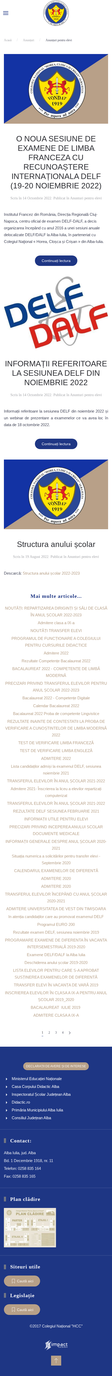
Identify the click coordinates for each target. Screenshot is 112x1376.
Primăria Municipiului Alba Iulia (37, 1110)
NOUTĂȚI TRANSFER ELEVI (56, 630)
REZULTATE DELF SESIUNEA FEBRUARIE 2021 (56, 811)
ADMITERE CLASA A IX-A (56, 1015)
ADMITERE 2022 (56, 758)
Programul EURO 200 (56, 924)
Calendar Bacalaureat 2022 (56, 706)
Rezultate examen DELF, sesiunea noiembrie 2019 (56, 932)
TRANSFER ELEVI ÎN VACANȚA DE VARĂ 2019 (56, 985)
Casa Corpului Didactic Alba (35, 1086)
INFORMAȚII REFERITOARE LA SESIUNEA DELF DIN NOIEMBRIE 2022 (56, 373)
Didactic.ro (21, 1102)
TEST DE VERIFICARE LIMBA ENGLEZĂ (56, 750)
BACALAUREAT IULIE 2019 (56, 1007)
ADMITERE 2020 (56, 878)
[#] (56, 1361)
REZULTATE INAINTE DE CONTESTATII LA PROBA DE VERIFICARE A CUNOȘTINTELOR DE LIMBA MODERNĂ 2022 (56, 728)
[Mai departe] (70, 1032)
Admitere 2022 (56, 653)
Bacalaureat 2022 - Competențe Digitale (56, 698)
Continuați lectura (56, 261)
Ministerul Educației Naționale (37, 1078)
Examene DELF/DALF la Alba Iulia (56, 954)
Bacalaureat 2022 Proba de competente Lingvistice (56, 713)
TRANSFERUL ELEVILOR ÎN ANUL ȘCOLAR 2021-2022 (56, 781)
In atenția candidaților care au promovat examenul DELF (56, 916)
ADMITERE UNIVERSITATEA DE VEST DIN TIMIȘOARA (56, 909)
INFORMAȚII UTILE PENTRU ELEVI (56, 819)
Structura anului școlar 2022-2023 (51, 573)
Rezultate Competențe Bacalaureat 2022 (56, 661)
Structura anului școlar (56, 544)
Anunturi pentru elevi (86, 198)
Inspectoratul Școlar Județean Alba (41, 1094)
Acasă (7, 40)
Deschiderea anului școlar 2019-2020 (56, 962)
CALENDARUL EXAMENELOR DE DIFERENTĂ (56, 870)
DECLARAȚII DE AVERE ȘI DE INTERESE (56, 1066)
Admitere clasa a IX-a (56, 623)
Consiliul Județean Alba (31, 1118)
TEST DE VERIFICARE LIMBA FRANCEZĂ (56, 743)
